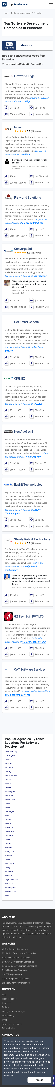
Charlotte (9, 835)
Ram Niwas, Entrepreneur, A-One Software (30, 587)
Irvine (7, 859)
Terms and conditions (12, 1024)
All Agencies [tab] (26, 45)
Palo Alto (9, 883)
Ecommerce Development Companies (19, 966)
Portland (9, 847)
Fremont (8, 855)
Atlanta (8, 779)
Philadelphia (10, 891)
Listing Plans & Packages (13, 1011)
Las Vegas (9, 811)
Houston (9, 763)
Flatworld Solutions (32, 223)
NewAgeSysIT (33, 457)
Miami (7, 815)
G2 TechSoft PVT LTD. (34, 642)
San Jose (9, 795)
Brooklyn (9, 767)
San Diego (9, 863)
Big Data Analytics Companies (16, 982)
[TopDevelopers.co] (12, 4)
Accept (39, 1080)
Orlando (8, 819)
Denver (8, 787)
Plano (7, 895)
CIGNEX (37, 404)
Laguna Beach (11, 879)
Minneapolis (10, 887)
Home (6, 13)
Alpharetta (9, 831)
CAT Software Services (17, 695)
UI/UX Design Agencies (13, 974)
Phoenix (8, 875)
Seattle (8, 823)
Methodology (8, 1015)
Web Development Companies (16, 957)
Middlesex (9, 871)
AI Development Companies (15, 949)
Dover (7, 839)
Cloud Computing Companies (15, 978)
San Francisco (11, 775)
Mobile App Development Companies (19, 953)
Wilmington (10, 791)
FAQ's (4, 1019)
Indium (26, 154)
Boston (8, 783)
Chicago (8, 771)
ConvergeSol (40, 276)
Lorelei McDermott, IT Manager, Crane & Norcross (29, 167)
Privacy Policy (8, 1028)
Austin (8, 759)
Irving (7, 867)
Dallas (7, 803)
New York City (11, 751)
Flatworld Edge (22, 101)
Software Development (21, 13)
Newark (8, 807)
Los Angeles (10, 755)
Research (6, 1003)
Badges (5, 1007)
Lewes (8, 843)
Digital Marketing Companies (15, 970)
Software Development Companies (18, 961)
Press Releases (9, 998)
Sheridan (9, 827)
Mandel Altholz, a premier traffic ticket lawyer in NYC (29, 291)
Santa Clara (10, 799)
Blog (4, 994)
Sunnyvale (9, 851)
